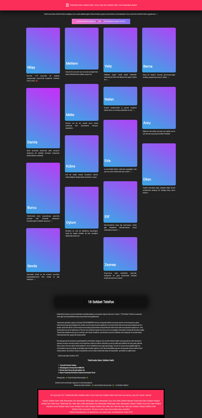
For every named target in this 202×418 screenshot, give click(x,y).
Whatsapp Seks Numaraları (97, 401)
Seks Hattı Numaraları (64, 401)
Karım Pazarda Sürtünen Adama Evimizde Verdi (77, 373)
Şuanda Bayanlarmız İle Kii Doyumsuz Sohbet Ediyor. (101, 21)
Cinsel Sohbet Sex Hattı (79, 406)
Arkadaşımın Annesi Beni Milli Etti (72, 368)
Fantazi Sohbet (48, 401)
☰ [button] (67, 5)
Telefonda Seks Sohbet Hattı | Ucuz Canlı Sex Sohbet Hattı (89, 395)
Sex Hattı (114, 406)
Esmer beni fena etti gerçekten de (72, 370)
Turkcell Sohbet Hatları (68, 365)
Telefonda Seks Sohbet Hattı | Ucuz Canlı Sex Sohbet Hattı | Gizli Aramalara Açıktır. (103, 5)
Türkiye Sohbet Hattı (147, 406)
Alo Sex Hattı (123, 406)
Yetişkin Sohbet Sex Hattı (99, 406)
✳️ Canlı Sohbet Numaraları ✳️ (77, 378)
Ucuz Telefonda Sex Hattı (65, 404)
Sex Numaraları (79, 401)
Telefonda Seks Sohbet (82, 385)
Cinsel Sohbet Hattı (61, 406)
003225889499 (88, 323)
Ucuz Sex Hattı (114, 401)
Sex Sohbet (134, 406)
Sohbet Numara (127, 401)
